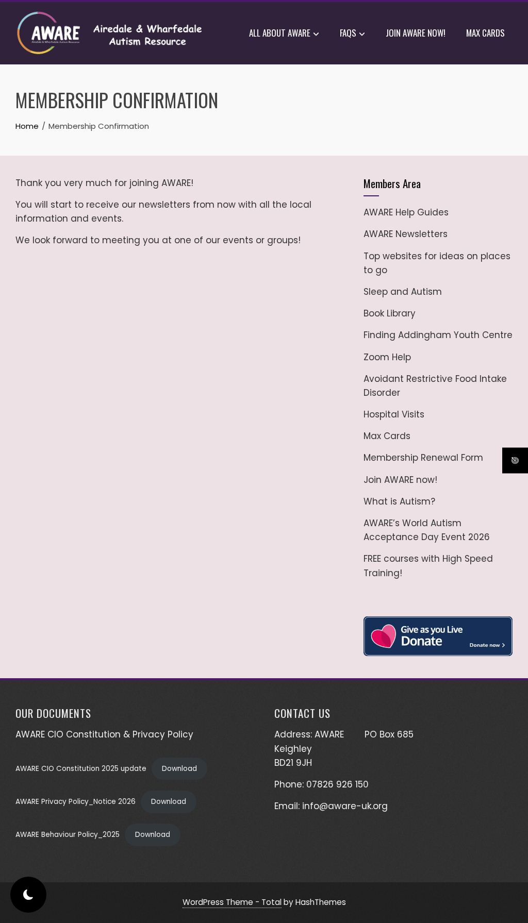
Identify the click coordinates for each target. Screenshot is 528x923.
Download (179, 769)
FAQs (348, 32)
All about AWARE (279, 32)
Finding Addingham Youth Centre (438, 335)
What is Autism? (399, 501)
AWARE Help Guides (406, 212)
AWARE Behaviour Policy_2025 (67, 835)
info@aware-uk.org (345, 806)
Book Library (390, 313)
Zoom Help (387, 357)
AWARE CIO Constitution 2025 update (80, 769)
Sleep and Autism (403, 292)
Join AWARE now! (416, 32)
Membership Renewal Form (423, 457)
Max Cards (485, 32)
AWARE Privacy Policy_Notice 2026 (75, 802)
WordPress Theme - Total (232, 902)
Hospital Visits (394, 414)
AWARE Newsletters (406, 234)
